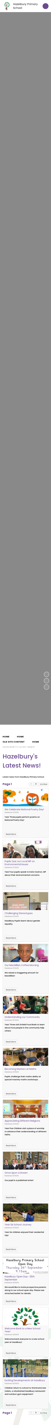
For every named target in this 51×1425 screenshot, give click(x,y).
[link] (31, 784)
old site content (14, 741)
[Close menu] (46, 6)
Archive (43, 784)
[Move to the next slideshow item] (46, 680)
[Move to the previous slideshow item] (46, 674)
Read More (11, 834)
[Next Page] (35, 784)
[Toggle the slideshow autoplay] (46, 687)
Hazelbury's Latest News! (19, 747)
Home (6, 736)
